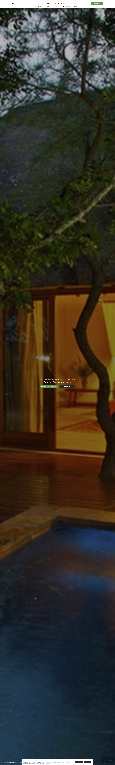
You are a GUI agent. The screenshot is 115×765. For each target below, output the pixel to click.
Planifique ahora (96, 3)
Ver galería (67, 386)
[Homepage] (1, 762)
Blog (75, 6)
